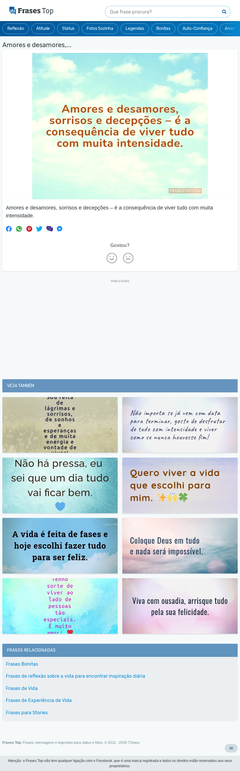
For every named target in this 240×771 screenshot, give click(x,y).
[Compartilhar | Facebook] (8, 228)
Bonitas (163, 28)
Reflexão (15, 28)
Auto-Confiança (197, 28)
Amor (230, 28)
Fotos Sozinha (100, 28)
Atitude (43, 28)
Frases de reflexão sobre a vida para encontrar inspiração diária (75, 676)
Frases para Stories (27, 712)
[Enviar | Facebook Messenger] (59, 228)
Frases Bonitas (22, 664)
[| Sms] (49, 228)
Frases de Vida (22, 688)
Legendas (135, 28)
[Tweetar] (39, 228)
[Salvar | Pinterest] (29, 228)
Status (68, 28)
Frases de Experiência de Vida (39, 700)
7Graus (134, 743)
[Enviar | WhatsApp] (19, 228)
